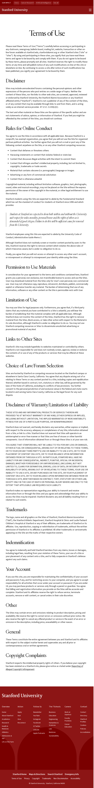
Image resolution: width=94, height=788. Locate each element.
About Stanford (7, 715)
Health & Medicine (5, 727)
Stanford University (15, 10)
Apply (20, 712)
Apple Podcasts (39, 733)
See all (56, 2)
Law (50, 729)
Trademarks (46, 778)
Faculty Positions (68, 719)
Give (19, 719)
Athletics (5, 732)
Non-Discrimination (60, 778)
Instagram (37, 719)
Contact (83, 712)
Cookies (83, 725)
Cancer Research (27, 3)
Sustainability (54, 736)
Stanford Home (20, 774)
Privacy (27, 778)
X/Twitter (36, 726)
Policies (83, 729)
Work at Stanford (68, 713)
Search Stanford (55, 774)
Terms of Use (17, 778)
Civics (16, 3)
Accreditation (85, 732)
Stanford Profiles (83, 720)
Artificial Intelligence (43, 3)
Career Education (68, 725)
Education (52, 715)
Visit (19, 715)
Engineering (53, 719)
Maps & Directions (37, 774)
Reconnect (22, 723)
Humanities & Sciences (54, 724)
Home (4, 712)
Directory (83, 715)
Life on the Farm (8, 742)
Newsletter (37, 712)
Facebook (37, 723)
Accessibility (75, 778)
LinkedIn (36, 730)
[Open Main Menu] (90, 10)
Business (52, 712)
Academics (6, 719)
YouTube (36, 715)
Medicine (52, 732)
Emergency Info (72, 774)
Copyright (36, 778)
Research (5, 723)
